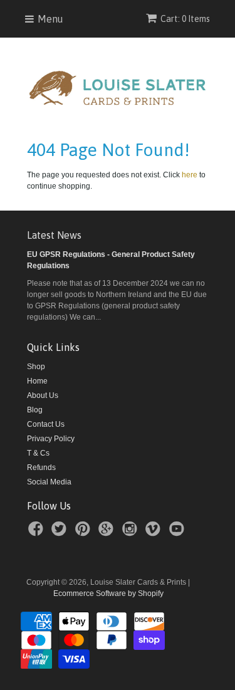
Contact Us (46, 424)
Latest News (54, 235)
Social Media (49, 482)
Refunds (41, 467)
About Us (42, 395)
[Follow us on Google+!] (107, 532)
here (189, 174)
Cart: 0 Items (185, 19)
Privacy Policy (51, 438)
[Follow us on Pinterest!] (84, 532)
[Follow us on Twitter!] (60, 532)
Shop (36, 366)
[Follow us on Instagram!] (131, 532)
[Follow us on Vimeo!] (154, 532)
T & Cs (38, 453)
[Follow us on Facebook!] (37, 532)
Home (37, 381)
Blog (35, 409)
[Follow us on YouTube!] (178, 532)
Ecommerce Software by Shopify (108, 593)
